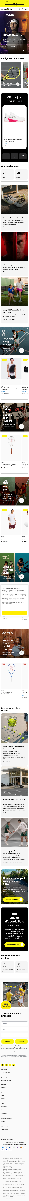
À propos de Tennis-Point (6, 1118)
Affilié (2, 1095)
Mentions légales (20, 1142)
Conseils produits (4, 1129)
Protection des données (8, 604)
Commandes (4, 1090)
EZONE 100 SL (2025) (6, 692)
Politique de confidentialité (10, 1142)
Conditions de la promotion (10, 1198)
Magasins (3, 1121)
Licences (3, 1075)
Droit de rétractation (5, 1072)
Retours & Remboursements (7, 1126)
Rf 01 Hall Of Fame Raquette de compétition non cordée (8, 465)
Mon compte (3, 1113)
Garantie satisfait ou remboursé (7, 1077)
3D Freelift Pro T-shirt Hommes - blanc (10, 538)
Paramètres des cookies (6, 1080)
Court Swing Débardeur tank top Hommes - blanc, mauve (11, 388)
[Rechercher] (19, 9)
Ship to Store (3, 1106)
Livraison (3, 1124)
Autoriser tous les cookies (14, 612)
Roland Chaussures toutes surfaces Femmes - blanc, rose (13, 140)
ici (14, 602)
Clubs (2, 1103)
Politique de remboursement (20, 1144)
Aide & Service (4, 1087)
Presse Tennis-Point (5, 1132)
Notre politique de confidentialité (8, 1051)
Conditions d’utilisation (8, 1144)
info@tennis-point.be (22, 1047)
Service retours (4, 1092)
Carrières (3, 1098)
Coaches (3, 1100)
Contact (3, 1115)
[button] (2, 9)
